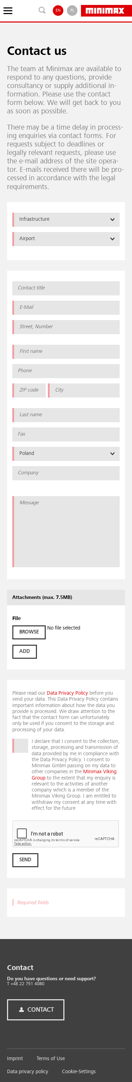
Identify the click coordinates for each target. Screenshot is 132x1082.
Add (24, 651)
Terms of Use (51, 1059)
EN (58, 10)
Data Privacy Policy (67, 693)
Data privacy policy (27, 1072)
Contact (40, 1010)
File (16, 618)
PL (72, 10)
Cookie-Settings (79, 1072)
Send (25, 860)
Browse (29, 632)
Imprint (15, 1059)
